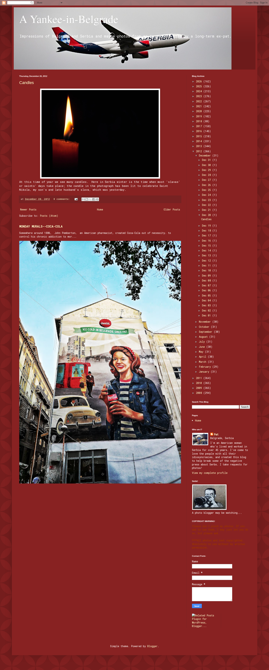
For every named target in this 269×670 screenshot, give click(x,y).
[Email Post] (76, 198)
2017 (199, 126)
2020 (199, 111)
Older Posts (172, 209)
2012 (199, 151)
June (202, 346)
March (203, 361)
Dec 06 (207, 290)
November (205, 321)
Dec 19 (207, 225)
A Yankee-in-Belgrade (68, 18)
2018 (199, 121)
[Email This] (83, 199)
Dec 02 (207, 310)
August (204, 336)
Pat (216, 434)
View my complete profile (209, 473)
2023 (199, 96)
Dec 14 (207, 250)
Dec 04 (207, 300)
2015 (199, 136)
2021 (199, 106)
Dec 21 (207, 210)
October (205, 327)
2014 (199, 141)
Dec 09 (207, 275)
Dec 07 (207, 285)
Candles (26, 82)
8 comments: (62, 198)
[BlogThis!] (87, 199)
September (206, 331)
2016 (199, 131)
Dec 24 (207, 195)
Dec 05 (207, 295)
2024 (199, 91)
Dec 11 (207, 265)
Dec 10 (207, 270)
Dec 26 (207, 185)
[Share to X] (90, 199)
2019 (199, 116)
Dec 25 (207, 190)
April (203, 356)
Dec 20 (207, 215)
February (205, 366)
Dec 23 (207, 200)
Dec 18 (207, 230)
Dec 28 (207, 175)
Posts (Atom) (49, 215)
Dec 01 (207, 315)
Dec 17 (207, 235)
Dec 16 (207, 240)
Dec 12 (207, 260)
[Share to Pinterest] (97, 199)
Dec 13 (207, 255)
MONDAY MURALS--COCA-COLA (41, 226)
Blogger (152, 646)
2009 (199, 388)
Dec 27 (207, 180)
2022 (199, 101)
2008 (199, 393)
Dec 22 (207, 205)
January (205, 371)
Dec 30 (207, 165)
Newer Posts (28, 209)
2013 (199, 146)
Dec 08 (207, 280)
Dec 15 (207, 245)
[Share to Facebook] (94, 199)
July (202, 341)
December (205, 155)
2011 (199, 378)
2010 (199, 383)
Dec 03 (207, 305)
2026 (199, 81)
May (202, 351)
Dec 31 (207, 160)
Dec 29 (207, 170)
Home (100, 209)
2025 (199, 86)
